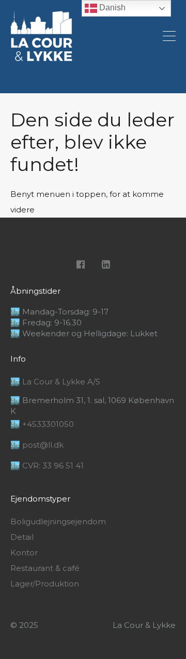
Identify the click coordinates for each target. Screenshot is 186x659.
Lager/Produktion (44, 584)
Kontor (24, 552)
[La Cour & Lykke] (41, 56)
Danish (111, 7)
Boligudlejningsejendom (58, 521)
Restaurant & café (45, 568)
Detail (22, 537)
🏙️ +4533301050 (42, 424)
